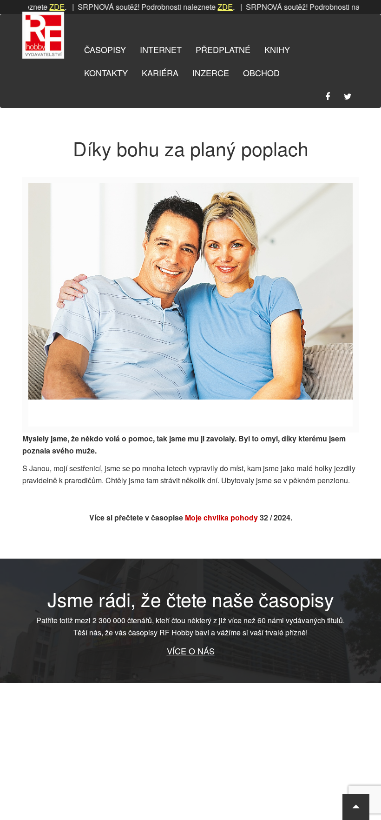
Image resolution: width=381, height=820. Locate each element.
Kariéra (160, 73)
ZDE (43, 6)
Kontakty (106, 73)
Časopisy (105, 49)
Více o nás (191, 651)
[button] (355, 807)
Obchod (261, 73)
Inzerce (210, 73)
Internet (161, 49)
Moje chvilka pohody (221, 517)
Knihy (277, 49)
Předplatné (223, 49)
